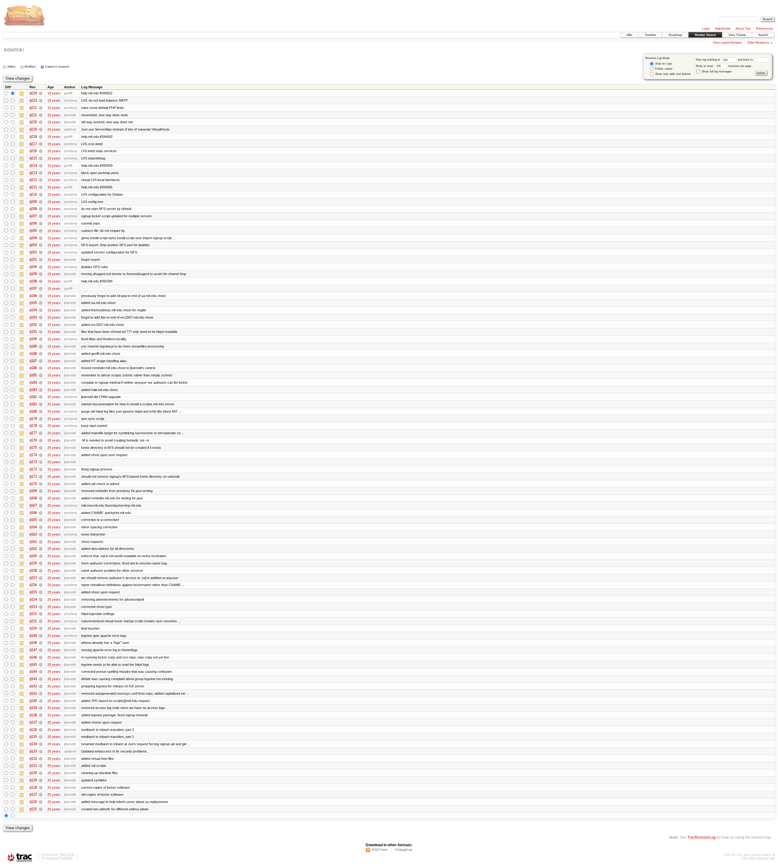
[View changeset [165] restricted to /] (40, 520)
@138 (33, 715)
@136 (33, 730)
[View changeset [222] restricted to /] (40, 108)
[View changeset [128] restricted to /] (40, 787)
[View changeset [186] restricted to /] (40, 368)
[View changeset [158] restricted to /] (40, 570)
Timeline (650, 35)
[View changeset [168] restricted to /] (40, 498)
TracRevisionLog (701, 837)
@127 (33, 794)
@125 (33, 809)
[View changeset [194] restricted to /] (40, 310)
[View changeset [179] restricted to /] (40, 419)
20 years (53, 397)
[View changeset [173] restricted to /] (40, 462)
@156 (33, 585)
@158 (33, 570)
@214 (33, 165)
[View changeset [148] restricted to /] (40, 643)
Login (706, 28)
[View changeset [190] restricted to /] (40, 339)
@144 (33, 671)
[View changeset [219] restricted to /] (40, 129)
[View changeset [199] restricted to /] (40, 274)
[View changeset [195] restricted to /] (40, 303)
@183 (33, 390)
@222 (33, 108)
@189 (33, 346)
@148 (33, 643)
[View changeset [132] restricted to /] (40, 758)
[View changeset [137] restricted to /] (40, 722)
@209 (33, 202)
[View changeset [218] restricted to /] (40, 136)
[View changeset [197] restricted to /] (40, 288)
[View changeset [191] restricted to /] (40, 332)
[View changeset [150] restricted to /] (40, 628)
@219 (33, 129)
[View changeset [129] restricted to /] (40, 780)
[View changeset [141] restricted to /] (40, 693)
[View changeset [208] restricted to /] (40, 209)
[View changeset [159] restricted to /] (40, 563)
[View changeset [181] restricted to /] (40, 404)
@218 (33, 136)
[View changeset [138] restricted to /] (40, 715)
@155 (33, 592)
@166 (33, 513)
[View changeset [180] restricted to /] (40, 411)
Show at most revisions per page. (724, 66)
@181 (33, 404)
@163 (33, 534)
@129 (33, 780)
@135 (33, 737)
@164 (33, 527)
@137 (33, 722)
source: (14, 49)
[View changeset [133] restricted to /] (40, 751)
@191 (33, 332)
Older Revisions (758, 42)
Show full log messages (716, 71)
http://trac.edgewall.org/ (758, 858)
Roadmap (675, 35)
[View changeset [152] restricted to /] (40, 614)
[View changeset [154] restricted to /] (40, 599)
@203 (33, 245)
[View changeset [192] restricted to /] (40, 325)
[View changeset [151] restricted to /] (40, 621)
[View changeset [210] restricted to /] (40, 194)
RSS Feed (379, 849)
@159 (33, 563)
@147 (33, 650)
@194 (33, 310)
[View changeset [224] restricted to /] (40, 93)
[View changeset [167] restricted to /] (40, 505)
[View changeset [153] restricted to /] (40, 607)
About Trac (743, 28)
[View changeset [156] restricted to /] (40, 585)
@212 (33, 180)
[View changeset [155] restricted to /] (40, 592)
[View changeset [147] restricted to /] (40, 650)
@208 (33, 209)
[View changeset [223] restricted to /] (40, 100)
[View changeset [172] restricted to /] (40, 469)
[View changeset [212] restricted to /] (40, 180)
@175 (33, 447)
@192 (33, 325)
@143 (33, 679)
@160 (33, 556)
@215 (33, 158)
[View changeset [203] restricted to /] (40, 245)
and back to (746, 59)
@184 (33, 382)
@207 (33, 216)
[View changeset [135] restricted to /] (40, 737)
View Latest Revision (727, 42)
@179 (33, 419)
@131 (33, 765)
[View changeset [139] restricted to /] (40, 708)
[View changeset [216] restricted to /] (40, 151)
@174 (33, 455)
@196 (33, 296)
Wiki (629, 35)
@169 (33, 491)
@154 (33, 599)
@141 (33, 693)
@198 (33, 281)
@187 (33, 361)
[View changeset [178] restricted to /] (40, 426)
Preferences (764, 28)
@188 (33, 353)
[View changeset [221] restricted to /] (40, 115)
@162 (33, 542)
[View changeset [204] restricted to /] (40, 238)
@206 (33, 223)
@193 (33, 317)
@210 (33, 194)
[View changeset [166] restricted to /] (40, 513)
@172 (33, 469)
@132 (33, 758)
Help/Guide (723, 28)
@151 (33, 621)
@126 (33, 802)
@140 (33, 701)
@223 (33, 100)
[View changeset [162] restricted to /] (40, 542)
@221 (33, 115)
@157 (33, 578)
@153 (33, 607)
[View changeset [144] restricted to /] (40, 671)
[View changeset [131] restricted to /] (40, 765)
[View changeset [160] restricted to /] (40, 556)
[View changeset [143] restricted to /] (40, 679)
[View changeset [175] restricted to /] (40, 447)
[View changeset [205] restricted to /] (40, 231)
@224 (33, 93)
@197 (33, 288)
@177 (33, 433)
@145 (33, 664)
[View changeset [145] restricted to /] (40, 664)
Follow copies (663, 68)
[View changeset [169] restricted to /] (40, 491)
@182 (33, 397)
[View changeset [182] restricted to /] (40, 397)
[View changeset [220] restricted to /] (40, 122)
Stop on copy (663, 63)
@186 (33, 368)
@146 (33, 657)
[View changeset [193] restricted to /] (40, 317)
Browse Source (705, 35)
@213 (33, 173)
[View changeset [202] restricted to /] (40, 252)
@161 (33, 548)
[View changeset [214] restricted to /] (40, 165)
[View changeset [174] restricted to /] (40, 455)
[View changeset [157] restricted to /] (40, 578)
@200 (33, 267)
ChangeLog (403, 849)
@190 (33, 339)
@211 (33, 187)
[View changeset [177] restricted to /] (40, 433)
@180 (33, 411)
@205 (33, 231)
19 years (53, 93)
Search (763, 35)
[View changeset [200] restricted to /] (40, 267)
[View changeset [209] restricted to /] (40, 202)
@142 (33, 686)
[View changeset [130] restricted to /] (40, 773)
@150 (33, 628)
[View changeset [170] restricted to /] (40, 484)
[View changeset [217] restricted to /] (40, 144)
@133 (33, 751)
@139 (33, 708)
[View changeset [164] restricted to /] (40, 527)
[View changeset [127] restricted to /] (40, 794)
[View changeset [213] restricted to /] (40, 173)
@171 (33, 476)
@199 (33, 274)
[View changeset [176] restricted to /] (40, 440)
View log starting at (708, 59)
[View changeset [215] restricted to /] (40, 158)
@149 (33, 636)
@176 (33, 440)
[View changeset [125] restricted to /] (40, 809)
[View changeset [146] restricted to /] (40, 657)
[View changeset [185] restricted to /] (40, 375)
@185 (33, 375)
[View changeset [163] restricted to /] (40, 534)
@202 (33, 252)
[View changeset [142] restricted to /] (40, 686)
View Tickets (737, 35)
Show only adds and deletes (672, 73)
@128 (33, 787)
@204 (33, 238)
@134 (33, 744)
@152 (33, 614)
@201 (33, 259)
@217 (33, 144)
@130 (33, 773)
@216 (33, 151)
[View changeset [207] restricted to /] (40, 216)
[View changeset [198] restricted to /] (40, 281)
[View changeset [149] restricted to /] (40, 636)
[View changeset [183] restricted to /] (40, 390)
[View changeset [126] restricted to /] (40, 802)
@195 (33, 303)
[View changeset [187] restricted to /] (40, 361)
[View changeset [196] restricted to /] (40, 296)
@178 (33, 426)
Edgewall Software (59, 858)
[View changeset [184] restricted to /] (40, 382)
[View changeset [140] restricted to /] (40, 701)
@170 (33, 484)
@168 (33, 498)
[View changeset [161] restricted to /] (40, 548)
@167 (33, 505)
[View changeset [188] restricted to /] (40, 353)
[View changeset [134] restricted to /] (40, 744)
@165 (33, 520)
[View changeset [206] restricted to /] (40, 223)
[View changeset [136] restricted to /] (40, 730)
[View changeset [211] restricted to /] (40, 187)
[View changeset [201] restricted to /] (40, 259)
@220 (33, 122)
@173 (33, 462)
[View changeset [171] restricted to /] (40, 476)
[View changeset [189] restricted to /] (40, 346)
